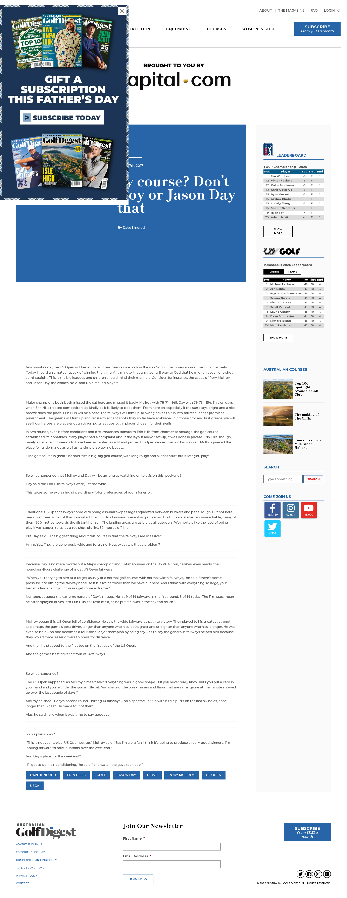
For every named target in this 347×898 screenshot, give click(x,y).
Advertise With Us (29, 844)
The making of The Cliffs (307, 416)
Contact (22, 883)
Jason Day (126, 775)
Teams (292, 271)
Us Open (213, 775)
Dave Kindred (43, 775)
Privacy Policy (26, 875)
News (152, 775)
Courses (216, 28)
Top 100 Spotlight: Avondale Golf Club (306, 389)
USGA (34, 786)
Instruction (136, 28)
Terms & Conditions (30, 867)
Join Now (138, 879)
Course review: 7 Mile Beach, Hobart (308, 444)
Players (273, 271)
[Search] (339, 11)
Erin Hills (76, 775)
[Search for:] (283, 479)
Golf (101, 775)
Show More (278, 231)
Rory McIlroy (181, 775)
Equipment (178, 28)
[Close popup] (122, 11)
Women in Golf (259, 28)
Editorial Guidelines (30, 852)
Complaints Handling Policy (36, 860)
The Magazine (291, 10)
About (265, 10)
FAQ (314, 10)
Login (329, 10)
